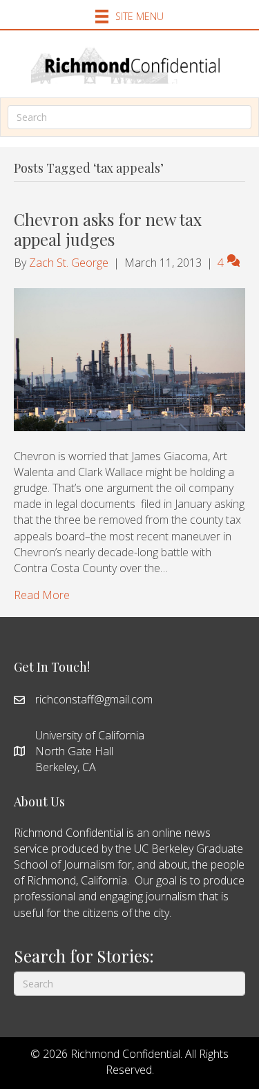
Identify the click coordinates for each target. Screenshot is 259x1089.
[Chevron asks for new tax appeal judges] (129, 358)
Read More (42, 595)
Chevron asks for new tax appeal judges (108, 229)
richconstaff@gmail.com (94, 699)
